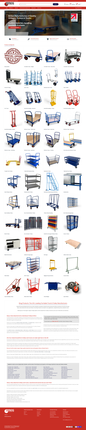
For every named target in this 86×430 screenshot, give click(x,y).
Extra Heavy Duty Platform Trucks (70, 150)
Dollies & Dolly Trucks (67, 254)
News (25, 413)
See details (16, 0)
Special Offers (6, 66)
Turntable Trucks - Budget (29, 66)
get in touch (35, 388)
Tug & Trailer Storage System (66, 369)
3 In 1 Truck (6, 108)
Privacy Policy (52, 415)
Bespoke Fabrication (15, 27)
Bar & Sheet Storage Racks (48, 369)
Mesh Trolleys (64, 374)
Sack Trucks (26, 87)
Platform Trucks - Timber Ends (29, 129)
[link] (13, 56)
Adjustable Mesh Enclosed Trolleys (49, 375)
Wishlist (38, 415)
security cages (47, 351)
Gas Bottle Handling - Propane (69, 108)
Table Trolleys (28, 374)
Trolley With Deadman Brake (29, 171)
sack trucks (37, 351)
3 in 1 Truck (10, 373)
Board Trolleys (29, 371)
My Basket (38, 413)
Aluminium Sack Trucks (48, 87)
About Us (25, 411)
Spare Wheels (66, 296)
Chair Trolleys (66, 87)
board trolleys (25, 322)
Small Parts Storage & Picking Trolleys (51, 233)
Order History (39, 414)
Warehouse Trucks (47, 171)
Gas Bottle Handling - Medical (9, 129)
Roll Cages (46, 254)
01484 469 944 (7, 416)
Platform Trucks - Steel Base (9, 150)
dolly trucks (26, 330)
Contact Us (25, 414)
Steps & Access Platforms (66, 376)
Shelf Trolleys (26, 275)
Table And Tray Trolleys (68, 171)
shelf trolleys (31, 330)
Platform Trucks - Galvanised (69, 129)
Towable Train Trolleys (8, 171)
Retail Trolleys (7, 233)
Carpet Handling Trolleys (8, 296)
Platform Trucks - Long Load (29, 150)
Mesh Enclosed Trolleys (47, 374)
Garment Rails (66, 275)
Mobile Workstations (8, 254)
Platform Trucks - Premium (49, 150)
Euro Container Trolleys (28, 233)
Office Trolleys (64, 373)
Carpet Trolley (64, 371)
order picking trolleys (19, 330)
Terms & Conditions (53, 411)
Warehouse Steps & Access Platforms (50, 192)
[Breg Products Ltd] (9, 4)
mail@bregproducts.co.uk (68, 419)
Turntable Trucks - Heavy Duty (49, 66)
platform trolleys (19, 322)
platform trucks (11, 330)
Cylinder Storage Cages (28, 254)
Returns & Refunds (52, 413)
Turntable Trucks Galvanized (69, 66)
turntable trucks (31, 322)
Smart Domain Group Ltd (11, 427)
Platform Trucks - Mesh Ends (49, 129)
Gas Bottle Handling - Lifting (49, 108)
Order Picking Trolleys (8, 192)
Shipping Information (53, 414)
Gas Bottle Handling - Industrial (29, 108)
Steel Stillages (46, 296)
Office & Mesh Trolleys (28, 296)
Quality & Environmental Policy (54, 417)
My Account (38, 411)
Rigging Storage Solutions (48, 275)
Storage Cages (46, 376)
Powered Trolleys (7, 87)
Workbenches (66, 192)
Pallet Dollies (6, 275)
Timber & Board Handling (48, 368)
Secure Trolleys (66, 233)
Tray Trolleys (28, 375)
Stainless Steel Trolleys (28, 192)
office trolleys (41, 351)
